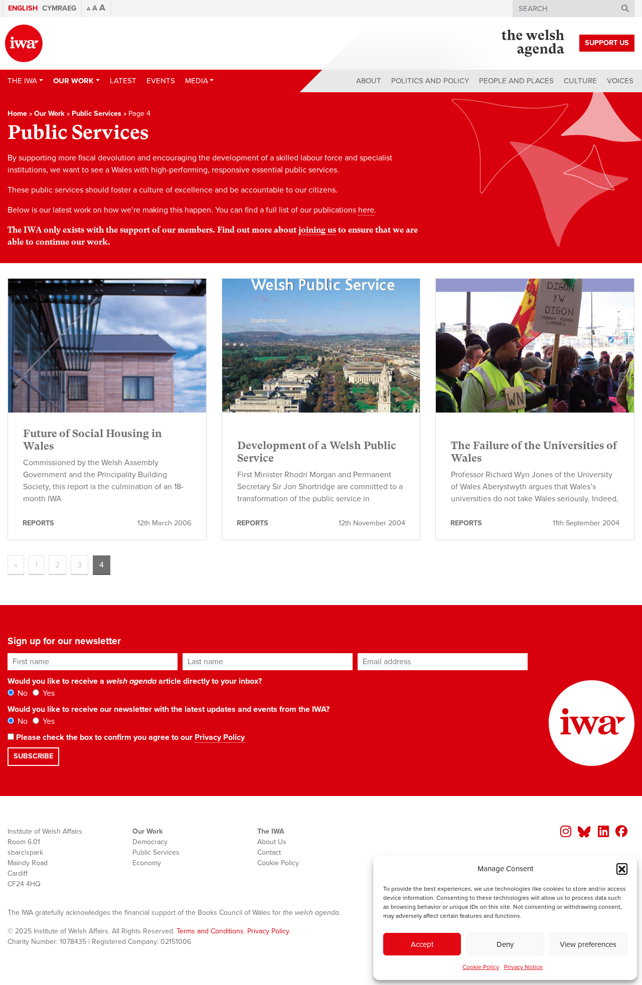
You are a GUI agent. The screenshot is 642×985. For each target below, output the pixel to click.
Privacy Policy (220, 737)
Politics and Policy (430, 80)
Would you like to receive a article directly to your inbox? (135, 681)
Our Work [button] (73, 80)
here (366, 210)
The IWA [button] (22, 80)
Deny (505, 944)
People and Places (516, 80)
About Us (271, 842)
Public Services (96, 113)
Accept (422, 944)
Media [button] (196, 80)
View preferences (588, 944)
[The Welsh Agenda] (533, 43)
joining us (317, 230)
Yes (48, 693)
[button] (622, 869)
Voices (620, 80)
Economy (146, 863)
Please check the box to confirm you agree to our (129, 737)
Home (17, 113)
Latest (123, 80)
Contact (269, 852)
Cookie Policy (480, 966)
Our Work (49, 113)
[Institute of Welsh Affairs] (24, 43)
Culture (580, 80)
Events (160, 80)
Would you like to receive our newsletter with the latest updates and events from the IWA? (169, 709)
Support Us (607, 43)
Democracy (150, 842)
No (22, 693)
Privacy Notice (523, 966)
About (368, 80)
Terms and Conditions (210, 931)
